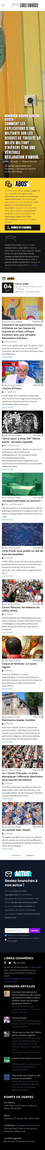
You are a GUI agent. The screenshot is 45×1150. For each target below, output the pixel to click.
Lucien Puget (34, 967)
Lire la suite (7, 357)
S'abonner (35, 931)
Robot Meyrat (29, 161)
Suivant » (30, 855)
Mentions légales (12, 979)
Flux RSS (21, 963)
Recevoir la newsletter (18, 935)
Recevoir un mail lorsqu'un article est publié (23, 939)
